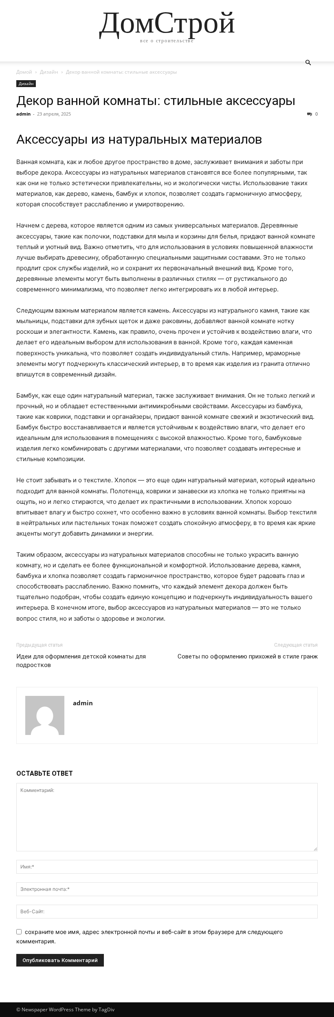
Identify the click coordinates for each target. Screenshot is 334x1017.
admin (23, 114)
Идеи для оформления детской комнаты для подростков (81, 661)
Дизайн (49, 71)
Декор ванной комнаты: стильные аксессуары (156, 100)
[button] (308, 63)
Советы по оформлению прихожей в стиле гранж (248, 656)
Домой (24, 71)
